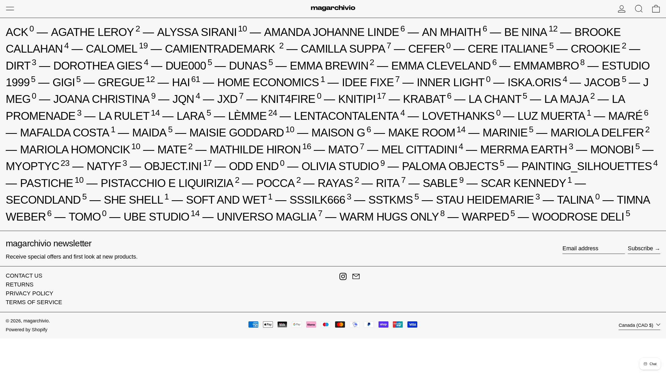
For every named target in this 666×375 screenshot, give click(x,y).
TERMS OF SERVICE (34, 302)
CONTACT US (24, 275)
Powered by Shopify (26, 329)
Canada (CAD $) (637, 325)
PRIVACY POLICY (29, 293)
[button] (639, 9)
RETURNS (20, 284)
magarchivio (36, 320)
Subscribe (640, 248)
